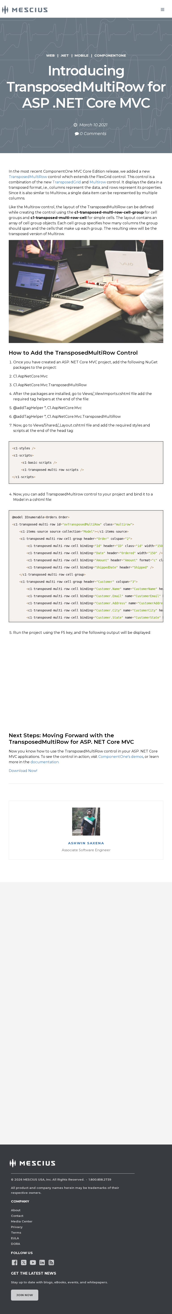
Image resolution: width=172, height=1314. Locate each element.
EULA (15, 1238)
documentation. (44, 762)
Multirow (98, 182)
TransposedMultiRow (28, 177)
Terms (16, 1232)
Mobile (81, 55)
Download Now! (23, 771)
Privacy (17, 1227)
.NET (64, 55)
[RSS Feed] (51, 1262)
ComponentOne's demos (120, 757)
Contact (17, 1216)
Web (50, 55)
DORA (15, 1243)
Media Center (21, 1221)
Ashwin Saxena (86, 843)
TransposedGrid (66, 182)
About (15, 1210)
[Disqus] (86, 956)
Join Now (24, 1295)
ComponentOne (110, 55)
